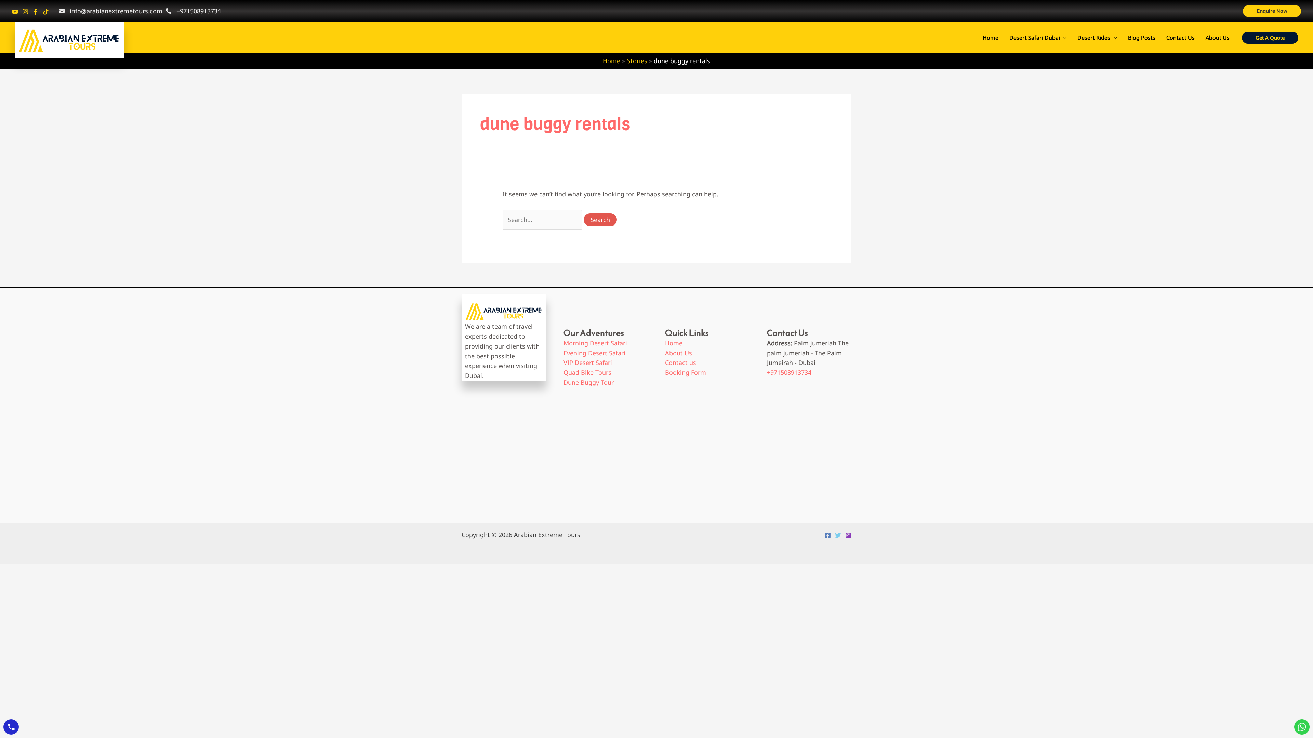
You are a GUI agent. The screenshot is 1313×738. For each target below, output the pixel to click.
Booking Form (685, 372)
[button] (1272, 11)
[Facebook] (35, 12)
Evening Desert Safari (594, 353)
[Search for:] (543, 220)
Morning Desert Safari (595, 343)
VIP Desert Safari (587, 362)
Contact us (680, 362)
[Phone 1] (15, 12)
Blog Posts (1141, 37)
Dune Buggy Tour (588, 382)
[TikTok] (46, 12)
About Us (1218, 37)
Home (990, 37)
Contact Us (1180, 37)
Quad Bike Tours (587, 372)
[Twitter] (838, 535)
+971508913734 (789, 372)
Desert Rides (1093, 37)
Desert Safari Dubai (1034, 37)
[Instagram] (25, 12)
